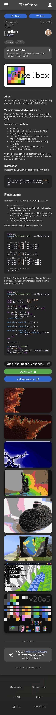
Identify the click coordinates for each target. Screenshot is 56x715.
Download (26, 371)
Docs (18, 706)
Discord (18, 687)
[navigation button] (5, 5)
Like (42, 16)
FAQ (18, 697)
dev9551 (10, 35)
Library (9, 42)
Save (17, 16)
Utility (20, 42)
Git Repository (26, 379)
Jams (40, 697)
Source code (41, 687)
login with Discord (36, 651)
